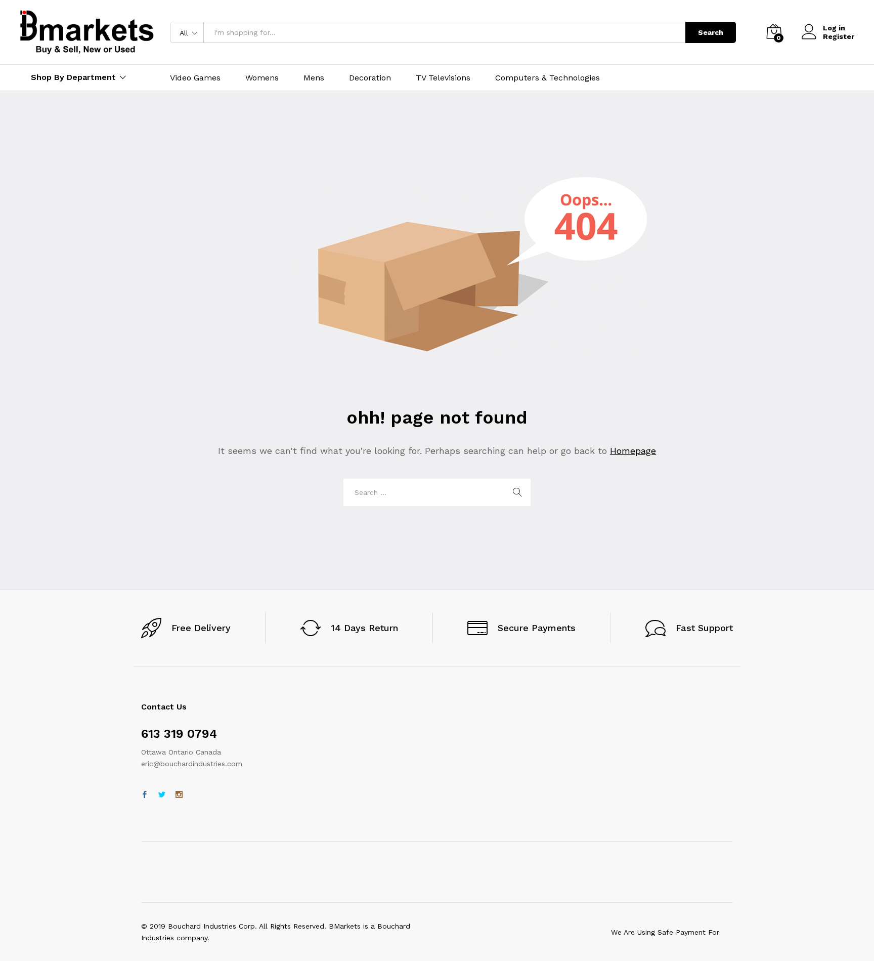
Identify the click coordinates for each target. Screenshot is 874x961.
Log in (834, 28)
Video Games (195, 78)
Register (838, 36)
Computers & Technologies (547, 78)
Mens (313, 78)
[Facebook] (144, 795)
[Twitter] (161, 795)
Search (710, 32)
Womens (262, 78)
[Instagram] (179, 795)
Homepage (633, 450)
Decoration (370, 78)
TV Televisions (443, 78)
